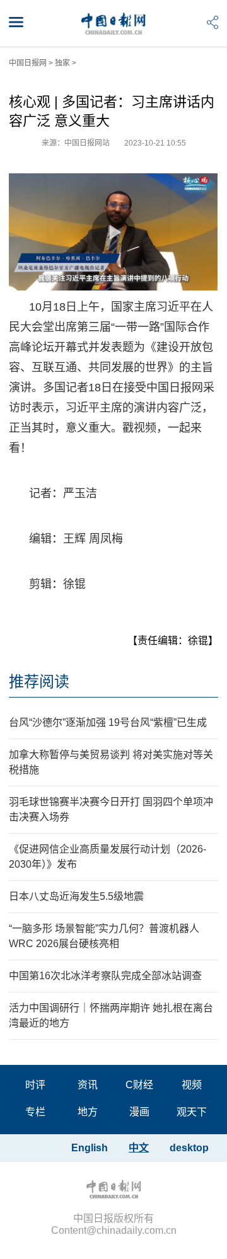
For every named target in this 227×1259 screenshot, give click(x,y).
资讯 (88, 1084)
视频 (192, 1084)
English (89, 1147)
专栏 (35, 1112)
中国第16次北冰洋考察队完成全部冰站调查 (105, 975)
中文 (139, 1147)
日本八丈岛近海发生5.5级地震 (76, 896)
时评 (35, 1084)
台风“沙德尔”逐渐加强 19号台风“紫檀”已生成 (108, 722)
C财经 (139, 1084)
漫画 (139, 1112)
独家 (62, 63)
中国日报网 (28, 63)
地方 (88, 1112)
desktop (189, 1147)
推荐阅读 (39, 681)
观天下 (192, 1112)
